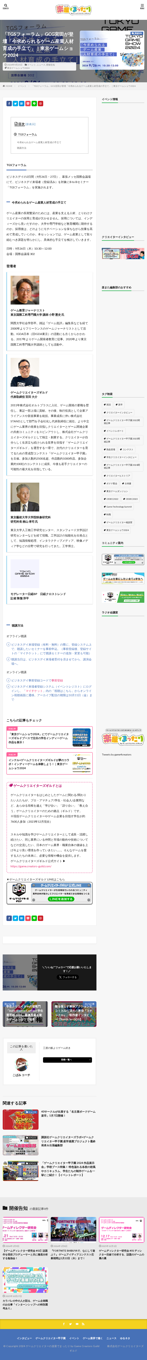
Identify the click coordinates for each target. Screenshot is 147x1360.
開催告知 (50, 64)
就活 (108, 404)
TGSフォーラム (27, 134)
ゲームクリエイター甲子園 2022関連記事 (122, 421)
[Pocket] (28, 103)
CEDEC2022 (112, 499)
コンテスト (128, 449)
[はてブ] (21, 103)
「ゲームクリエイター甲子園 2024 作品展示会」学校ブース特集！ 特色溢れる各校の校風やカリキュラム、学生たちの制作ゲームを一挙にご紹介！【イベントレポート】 (68, 1169)
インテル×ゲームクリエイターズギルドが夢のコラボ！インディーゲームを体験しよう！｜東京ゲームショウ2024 (39, 764)
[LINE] (34, 103)
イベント (31, 64)
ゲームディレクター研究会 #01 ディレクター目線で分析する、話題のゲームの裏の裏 (121, 1254)
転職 (108, 514)
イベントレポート (115, 431)
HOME (9, 86)
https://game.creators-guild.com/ (31, 866)
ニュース (41, 64)
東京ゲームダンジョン (117, 491)
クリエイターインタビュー (119, 412)
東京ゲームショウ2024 (18, 68)
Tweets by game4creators (116, 754)
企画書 (128, 483)
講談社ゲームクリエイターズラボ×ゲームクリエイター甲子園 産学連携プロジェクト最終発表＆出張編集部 (68, 1141)
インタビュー (24, 1338)
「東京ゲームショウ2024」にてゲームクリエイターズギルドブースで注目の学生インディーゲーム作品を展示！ (39, 738)
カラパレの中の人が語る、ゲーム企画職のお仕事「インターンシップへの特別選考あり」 (25, 1304)
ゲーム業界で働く (93, 1338)
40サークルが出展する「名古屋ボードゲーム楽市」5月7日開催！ (68, 1113)
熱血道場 (110, 449)
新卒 (120, 404)
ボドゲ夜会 (111, 483)
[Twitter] (15, 103)
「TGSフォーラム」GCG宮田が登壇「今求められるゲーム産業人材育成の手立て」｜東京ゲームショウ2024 (84, 86)
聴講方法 (21, 147)
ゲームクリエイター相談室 (119, 522)
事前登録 (57, 680)
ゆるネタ (125, 1338)
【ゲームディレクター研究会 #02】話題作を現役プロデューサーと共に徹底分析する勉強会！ (25, 1254)
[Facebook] (9, 103)
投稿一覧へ (66, 1059)
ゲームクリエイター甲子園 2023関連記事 (122, 440)
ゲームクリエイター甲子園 (50, 1338)
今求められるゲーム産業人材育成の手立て (39, 142)
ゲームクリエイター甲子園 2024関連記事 (122, 466)
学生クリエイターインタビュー (121, 457)
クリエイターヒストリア (118, 475)
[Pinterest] (40, 103)
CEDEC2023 (132, 499)
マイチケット (34, 690)
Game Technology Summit (119, 506)
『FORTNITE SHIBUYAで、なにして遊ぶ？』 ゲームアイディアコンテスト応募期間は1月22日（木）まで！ (73, 1254)
